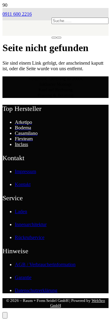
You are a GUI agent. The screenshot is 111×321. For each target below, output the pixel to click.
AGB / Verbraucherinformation (45, 264)
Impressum (25, 171)
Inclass (21, 144)
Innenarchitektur (31, 224)
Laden (21, 211)
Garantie (23, 277)
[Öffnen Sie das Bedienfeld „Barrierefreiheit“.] (4, 315)
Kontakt (23, 184)
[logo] (26, 44)
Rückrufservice (29, 237)
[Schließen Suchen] (58, 38)
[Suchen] (53, 38)
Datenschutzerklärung (36, 290)
